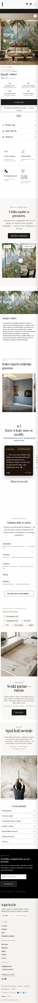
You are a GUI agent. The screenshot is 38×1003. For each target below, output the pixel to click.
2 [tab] (17, 62)
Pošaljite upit (8, 974)
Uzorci (3, 958)
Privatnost (5, 989)
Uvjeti (13, 989)
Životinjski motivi (8, 71)
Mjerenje (4, 948)
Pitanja (3, 955)
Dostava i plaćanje (8, 986)
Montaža (4, 944)
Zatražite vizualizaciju (19, 236)
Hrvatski (3, 996)
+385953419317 (7, 970)
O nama (4, 926)
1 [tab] (15, 62)
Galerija (4, 929)
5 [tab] (23, 62)
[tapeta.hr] (9, 4)
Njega (3, 951)
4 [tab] (21, 62)
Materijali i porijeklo (8, 936)
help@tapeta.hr (6, 966)
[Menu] (35, 4)
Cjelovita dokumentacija (10, 611)
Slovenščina (8, 996)
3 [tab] (19, 62)
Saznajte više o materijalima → (19, 594)
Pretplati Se (8, 884)
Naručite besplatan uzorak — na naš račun (19, 109)
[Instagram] (2, 979)
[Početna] (19, 905)
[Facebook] (5, 979)
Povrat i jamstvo (23, 986)
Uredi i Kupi (19, 102)
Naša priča (19, 712)
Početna (2, 71)
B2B (2, 933)
